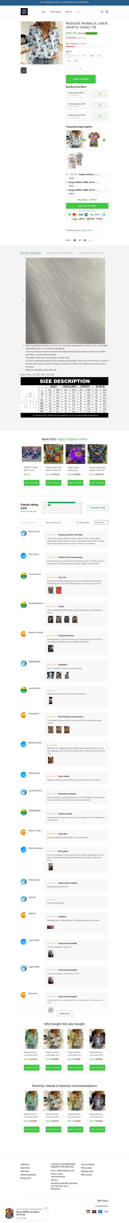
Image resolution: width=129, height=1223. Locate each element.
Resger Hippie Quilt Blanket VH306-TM (53, 468)
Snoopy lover (26, 1178)
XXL (92, 56)
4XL (69, 61)
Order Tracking (55, 12)
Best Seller (25, 1171)
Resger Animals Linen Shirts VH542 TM (88, 174)
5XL (76, 61)
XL (85, 56)
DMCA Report (102, 1200)
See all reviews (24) (28, 511)
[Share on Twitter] (80, 240)
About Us (69, 12)
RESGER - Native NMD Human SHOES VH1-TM (31, 469)
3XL (99, 56)
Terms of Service (88, 1164)
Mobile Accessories (28, 1174)
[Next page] (110, 465)
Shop (43, 12)
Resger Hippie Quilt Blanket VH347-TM (97, 468)
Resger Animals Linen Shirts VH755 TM (75, 1054)
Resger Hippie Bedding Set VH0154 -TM (73, 469)
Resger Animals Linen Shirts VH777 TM (97, 1054)
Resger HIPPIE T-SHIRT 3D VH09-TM (83, 190)
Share (68, 240)
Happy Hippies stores (84, 230)
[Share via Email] (90, 240)
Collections (25, 1164)
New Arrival (25, 1167)
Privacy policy (86, 1167)
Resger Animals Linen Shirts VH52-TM (31, 1054)
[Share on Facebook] (75, 240)
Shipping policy (87, 1171)
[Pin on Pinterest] (85, 240)
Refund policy (86, 1174)
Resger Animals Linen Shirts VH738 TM (53, 1054)
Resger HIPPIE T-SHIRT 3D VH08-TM (83, 182)
